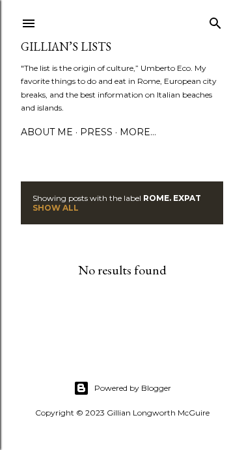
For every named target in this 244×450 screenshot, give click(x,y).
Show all (56, 208)
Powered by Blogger (132, 388)
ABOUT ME (47, 132)
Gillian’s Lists (66, 46)
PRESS (96, 132)
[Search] (215, 20)
